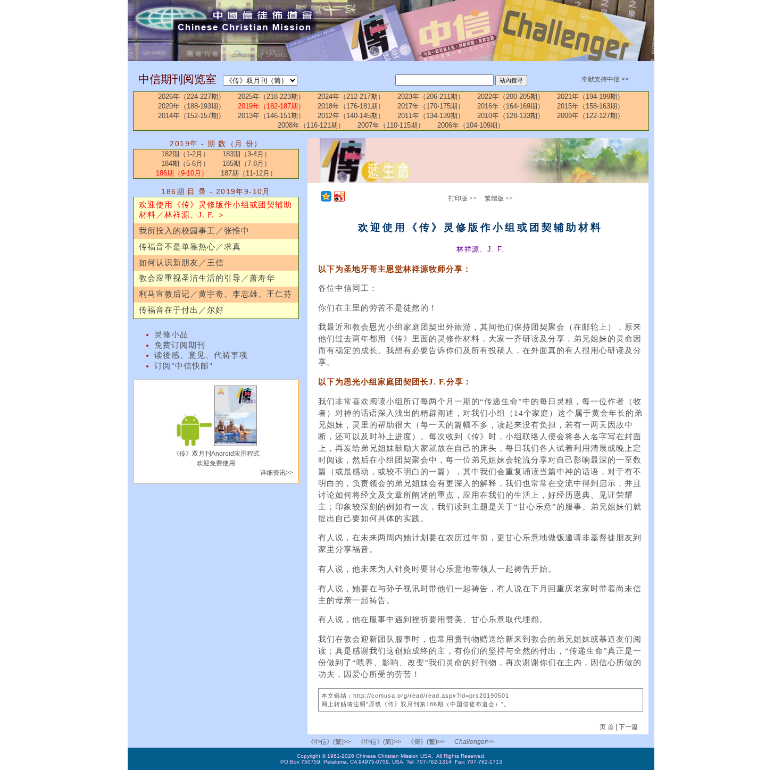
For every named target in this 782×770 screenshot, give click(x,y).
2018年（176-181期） (351, 106)
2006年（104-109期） (470, 125)
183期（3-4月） (246, 154)
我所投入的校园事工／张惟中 (194, 231)
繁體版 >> (499, 198)
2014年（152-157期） (191, 116)
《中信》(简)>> (379, 742)
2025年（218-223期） (271, 97)
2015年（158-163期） (590, 106)
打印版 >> (462, 198)
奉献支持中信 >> (605, 79)
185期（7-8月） (246, 164)
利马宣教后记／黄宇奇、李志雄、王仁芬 (215, 294)
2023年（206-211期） (430, 97)
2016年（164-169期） (510, 106)
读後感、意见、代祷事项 (201, 355)
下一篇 (628, 727)
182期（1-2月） (185, 154)
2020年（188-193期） (191, 106)
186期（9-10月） (182, 173)
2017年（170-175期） (430, 106)
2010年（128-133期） (510, 116)
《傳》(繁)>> (426, 742)
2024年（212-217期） (351, 97)
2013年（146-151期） (271, 116)
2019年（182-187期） (271, 106)
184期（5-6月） (185, 164)
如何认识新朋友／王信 (181, 262)
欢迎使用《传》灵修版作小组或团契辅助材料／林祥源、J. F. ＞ (215, 210)
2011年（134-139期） (430, 116)
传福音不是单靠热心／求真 (190, 246)
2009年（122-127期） (590, 116)
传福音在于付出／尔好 (181, 310)
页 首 (607, 727)
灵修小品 (171, 334)
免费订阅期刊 (179, 345)
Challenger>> (474, 742)
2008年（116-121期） (311, 125)
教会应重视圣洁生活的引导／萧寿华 (207, 278)
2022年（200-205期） (510, 97)
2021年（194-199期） (590, 97)
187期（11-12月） (249, 173)
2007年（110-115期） (391, 125)
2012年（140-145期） (351, 116)
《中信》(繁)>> (329, 742)
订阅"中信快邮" (183, 366)
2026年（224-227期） (191, 97)
